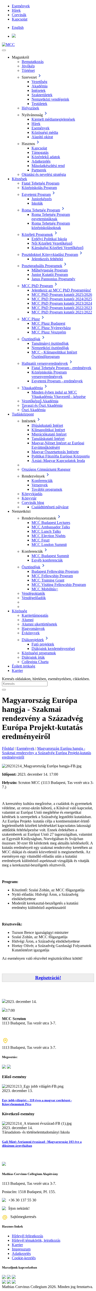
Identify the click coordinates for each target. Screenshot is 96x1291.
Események (21, 6)
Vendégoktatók (33, 593)
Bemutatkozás (33, 62)
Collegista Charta (35, 662)
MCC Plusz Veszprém (49, 332)
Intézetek (39, 90)
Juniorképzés (42, 199)
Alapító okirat (42, 137)
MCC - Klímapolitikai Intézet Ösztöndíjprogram (54, 354)
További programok (47, 489)
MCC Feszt (40, 540)
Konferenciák (42, 481)
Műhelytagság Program (50, 270)
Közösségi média (45, 132)
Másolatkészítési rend (48, 166)
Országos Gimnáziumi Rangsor (46, 469)
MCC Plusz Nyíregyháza (51, 328)
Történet (28, 70)
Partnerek (39, 170)
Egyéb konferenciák (47, 560)
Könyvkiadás (32, 494)
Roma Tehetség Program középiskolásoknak (51, 225)
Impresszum (21, 1249)
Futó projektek (43, 644)
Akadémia (40, 86)
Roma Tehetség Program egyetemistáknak (51, 216)
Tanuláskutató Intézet (48, 439)
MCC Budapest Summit (50, 556)
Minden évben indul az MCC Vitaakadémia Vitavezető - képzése (59, 394)
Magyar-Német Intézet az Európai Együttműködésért (58, 445)
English (18, 27)
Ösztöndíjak (31, 339)
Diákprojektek (33, 640)
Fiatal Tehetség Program (40, 183)
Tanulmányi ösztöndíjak (50, 343)
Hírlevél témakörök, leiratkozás (36, 1240)
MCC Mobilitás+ (45, 589)
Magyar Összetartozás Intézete (55, 452)
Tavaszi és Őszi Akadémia (42, 405)
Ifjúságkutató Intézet (47, 425)
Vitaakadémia (32, 388)
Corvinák (19, 15)
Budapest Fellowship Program (55, 571)
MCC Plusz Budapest (48, 323)
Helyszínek (30, 108)
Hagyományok (33, 628)
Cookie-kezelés (24, 1258)
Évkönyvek (31, 633)
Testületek (39, 104)
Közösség (19, 611)
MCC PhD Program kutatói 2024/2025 (62, 299)
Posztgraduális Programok (42, 266)
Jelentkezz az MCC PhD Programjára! (61, 290)
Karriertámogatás (35, 615)
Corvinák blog (33, 502)
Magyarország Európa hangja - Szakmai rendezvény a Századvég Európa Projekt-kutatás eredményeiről (46, 752)
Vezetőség (39, 82)
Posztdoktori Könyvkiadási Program (50, 254)
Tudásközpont (23, 414)
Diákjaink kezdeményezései (53, 648)
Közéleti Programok (37, 234)
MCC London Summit (49, 544)
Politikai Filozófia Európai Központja (61, 456)
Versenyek (40, 485)
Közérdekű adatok (46, 157)
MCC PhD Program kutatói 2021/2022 (62, 312)
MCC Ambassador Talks (51, 527)
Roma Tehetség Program (41, 210)
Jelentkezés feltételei (47, 259)
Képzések (19, 179)
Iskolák (37, 203)
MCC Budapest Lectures (51, 523)
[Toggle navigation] (4, 50)
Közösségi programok (39, 653)
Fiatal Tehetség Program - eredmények (61, 368)
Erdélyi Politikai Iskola (49, 239)
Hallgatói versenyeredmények (45, 363)
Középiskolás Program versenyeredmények (49, 374)
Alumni (27, 620)
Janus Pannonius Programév (53, 279)
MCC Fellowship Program (52, 576)
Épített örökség (23, 666)
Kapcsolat (19, 19)
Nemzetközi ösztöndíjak (50, 348)
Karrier (17, 670)
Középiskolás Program (39, 188)
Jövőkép (28, 66)
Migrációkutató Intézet (49, 434)
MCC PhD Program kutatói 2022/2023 (62, 308)
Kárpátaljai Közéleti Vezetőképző (57, 248)
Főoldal (8, 748)
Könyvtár (29, 498)
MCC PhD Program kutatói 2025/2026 (62, 294)
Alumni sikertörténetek (39, 624)
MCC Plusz (31, 319)
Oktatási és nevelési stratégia (44, 174)
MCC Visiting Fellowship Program (59, 585)
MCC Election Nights (48, 536)
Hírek (16, 10)
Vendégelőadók (34, 598)
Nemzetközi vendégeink (50, 99)
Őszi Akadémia (34, 410)
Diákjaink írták (33, 657)
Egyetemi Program (36, 194)
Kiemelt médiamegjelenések (53, 119)
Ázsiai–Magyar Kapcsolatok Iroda (58, 460)
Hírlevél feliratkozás (27, 1236)
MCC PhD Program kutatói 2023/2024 (62, 303)
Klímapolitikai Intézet (48, 430)
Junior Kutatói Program (50, 274)
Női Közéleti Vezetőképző (52, 243)
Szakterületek (42, 95)
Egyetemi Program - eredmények (57, 381)
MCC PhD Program (37, 286)
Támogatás (40, 152)
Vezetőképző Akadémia (40, 401)
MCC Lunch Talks (46, 531)
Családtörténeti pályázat (50, 507)
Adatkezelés (41, 161)
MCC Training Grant (48, 580)
